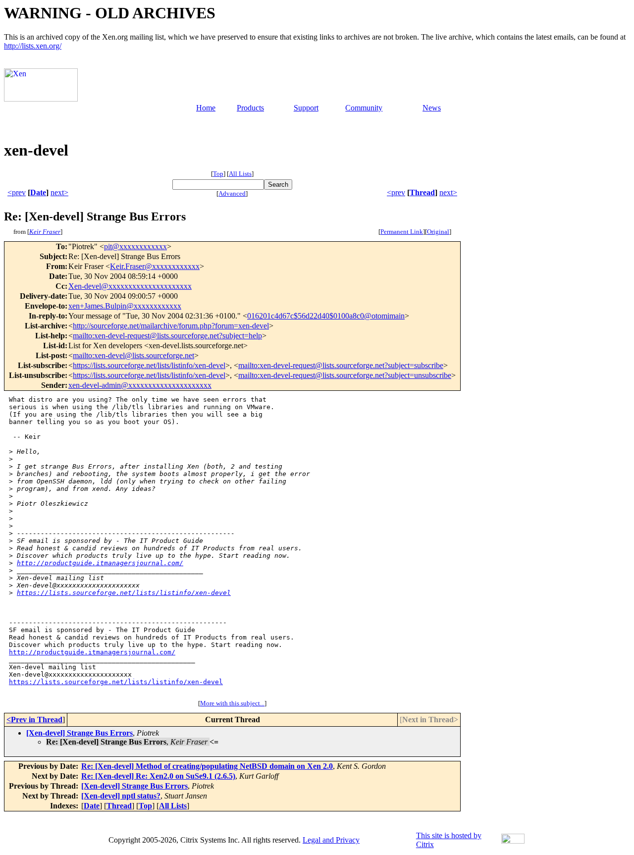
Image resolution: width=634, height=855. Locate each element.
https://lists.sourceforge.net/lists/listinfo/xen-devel (149, 365)
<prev (16, 192)
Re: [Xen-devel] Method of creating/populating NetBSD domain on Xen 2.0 (207, 766)
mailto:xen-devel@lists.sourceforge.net (133, 355)
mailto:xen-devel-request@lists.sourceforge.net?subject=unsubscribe (344, 375)
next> (59, 192)
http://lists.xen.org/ (32, 46)
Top (218, 173)
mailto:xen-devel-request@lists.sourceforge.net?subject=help (167, 335)
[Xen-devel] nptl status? (120, 796)
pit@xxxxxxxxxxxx (135, 246)
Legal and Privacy (331, 840)
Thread (422, 192)
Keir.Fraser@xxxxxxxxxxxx (155, 266)
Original (438, 231)
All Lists (240, 173)
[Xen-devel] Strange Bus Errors (79, 733)
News (432, 108)
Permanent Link (401, 231)
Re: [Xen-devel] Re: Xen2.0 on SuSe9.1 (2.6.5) (158, 776)
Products (250, 108)
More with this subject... (232, 703)
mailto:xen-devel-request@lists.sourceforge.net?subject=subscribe (340, 365)
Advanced (232, 193)
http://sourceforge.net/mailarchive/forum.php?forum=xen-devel (171, 325)
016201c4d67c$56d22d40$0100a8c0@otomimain (326, 316)
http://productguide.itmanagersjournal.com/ (100, 563)
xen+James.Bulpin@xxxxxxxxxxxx (124, 306)
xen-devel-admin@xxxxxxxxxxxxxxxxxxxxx (139, 385)
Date (38, 192)
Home (205, 108)
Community (363, 108)
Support (306, 108)
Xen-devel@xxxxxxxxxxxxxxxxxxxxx (130, 286)
